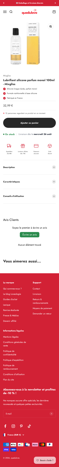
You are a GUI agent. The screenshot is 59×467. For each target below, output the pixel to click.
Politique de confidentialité (9, 353)
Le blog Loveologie (12, 294)
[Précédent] (3, 3)
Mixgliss (7, 75)
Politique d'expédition (13, 360)
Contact (36, 288)
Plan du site (8, 379)
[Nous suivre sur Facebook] (5, 426)
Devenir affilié (9, 321)
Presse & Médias (11, 315)
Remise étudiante (11, 310)
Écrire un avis (29, 234)
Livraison (37, 294)
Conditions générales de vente (14, 344)
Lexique (6, 304)
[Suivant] (55, 3)
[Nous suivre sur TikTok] (29, 426)
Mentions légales (11, 336)
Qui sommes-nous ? (12, 288)
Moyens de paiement (42, 308)
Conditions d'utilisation (14, 374)
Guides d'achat (10, 299)
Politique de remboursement (10, 367)
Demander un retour (42, 313)
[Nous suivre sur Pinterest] (21, 426)
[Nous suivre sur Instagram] (13, 426)
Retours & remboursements (40, 301)
